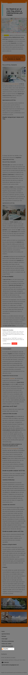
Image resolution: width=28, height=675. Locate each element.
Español (5, 648)
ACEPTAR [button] (14, 343)
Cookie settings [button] (7, 343)
